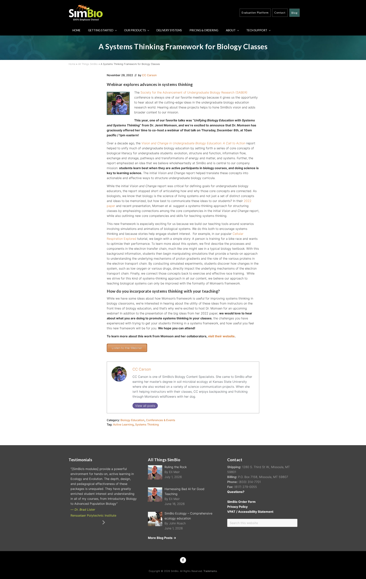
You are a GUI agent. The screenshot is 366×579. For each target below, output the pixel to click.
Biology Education (132, 420)
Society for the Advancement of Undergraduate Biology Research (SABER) (193, 92)
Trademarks (210, 571)
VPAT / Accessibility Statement (250, 512)
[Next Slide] (106, 503)
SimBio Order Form (241, 502)
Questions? (235, 492)
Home (72, 64)
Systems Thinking (147, 424)
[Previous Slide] (101, 503)
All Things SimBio (88, 64)
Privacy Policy (237, 507)
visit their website (221, 336)
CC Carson (141, 369)
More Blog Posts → (162, 538)
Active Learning (123, 424)
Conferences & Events (160, 420)
